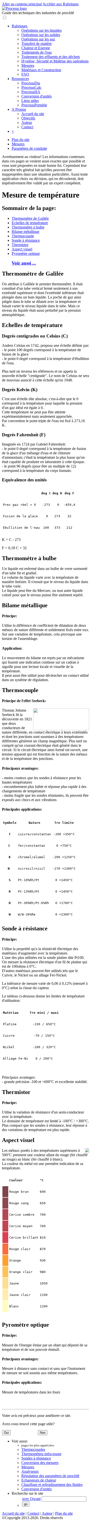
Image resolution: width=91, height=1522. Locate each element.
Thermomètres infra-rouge (41, 1454)
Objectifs (28, 118)
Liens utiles (30, 101)
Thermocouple (23, 236)
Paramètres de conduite (29, 148)
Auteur (26, 122)
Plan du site (20, 140)
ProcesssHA (30, 92)
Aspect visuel (22, 249)
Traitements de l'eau (36, 52)
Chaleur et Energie (35, 48)
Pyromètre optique (26, 253)
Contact (27, 127)
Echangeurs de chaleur (38, 1480)
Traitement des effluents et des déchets (50, 57)
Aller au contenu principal (22, 4)
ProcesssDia (30, 83)
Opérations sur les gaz (38, 39)
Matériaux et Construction (41, 70)
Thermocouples (33, 1449)
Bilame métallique (25, 231)
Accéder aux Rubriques (60, 4)
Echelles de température (30, 223)
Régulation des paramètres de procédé (50, 1476)
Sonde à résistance (26, 240)
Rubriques (19, 26)
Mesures (27, 65)
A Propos (19, 109)
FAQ (25, 74)
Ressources (20, 79)
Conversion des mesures (39, 1463)
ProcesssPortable (34, 105)
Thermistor (20, 245)
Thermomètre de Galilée (30, 218)
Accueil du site (32, 114)
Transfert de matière (36, 43)
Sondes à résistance (36, 1458)
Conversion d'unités (36, 96)
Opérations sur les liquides (41, 30)
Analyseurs (30, 1471)
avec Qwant (31, 1499)
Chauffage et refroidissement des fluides (52, 1484)
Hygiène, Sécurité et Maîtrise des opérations (55, 61)
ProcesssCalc (31, 87)
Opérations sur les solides (40, 35)
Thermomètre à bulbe (28, 227)
